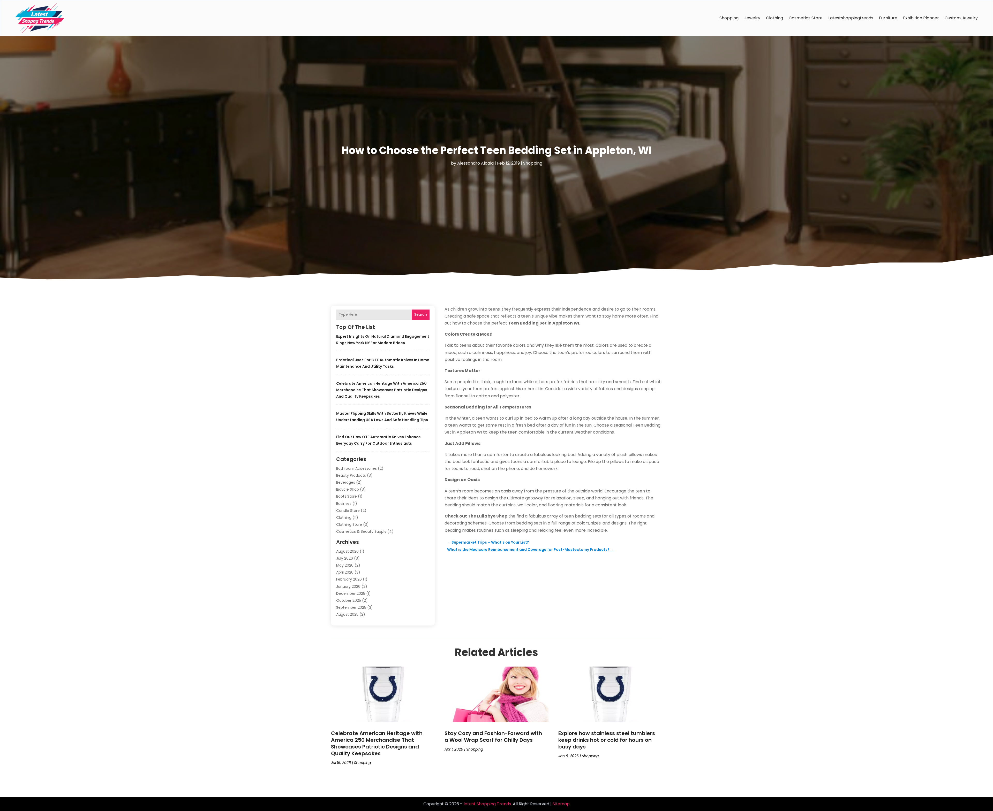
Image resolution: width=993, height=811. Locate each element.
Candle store (348, 510)
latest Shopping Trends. (488, 804)
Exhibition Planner (921, 18)
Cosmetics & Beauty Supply (361, 531)
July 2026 (344, 558)
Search (420, 314)
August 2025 (347, 614)
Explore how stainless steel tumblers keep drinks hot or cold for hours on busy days (606, 740)
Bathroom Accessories (356, 468)
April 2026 (344, 572)
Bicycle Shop (347, 489)
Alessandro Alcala (475, 163)
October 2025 (348, 600)
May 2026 (344, 565)
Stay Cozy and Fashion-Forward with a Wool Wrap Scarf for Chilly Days (493, 737)
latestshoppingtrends (850, 18)
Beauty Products (351, 475)
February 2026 (349, 579)
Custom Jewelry (961, 18)
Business (343, 503)
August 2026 (347, 551)
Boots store (346, 496)
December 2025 (350, 593)
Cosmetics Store (806, 18)
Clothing (774, 18)
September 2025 (351, 607)
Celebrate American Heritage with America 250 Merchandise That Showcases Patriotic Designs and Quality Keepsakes (381, 390)
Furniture (888, 18)
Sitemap (561, 804)
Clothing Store (349, 524)
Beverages (345, 482)
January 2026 (348, 586)
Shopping (729, 18)
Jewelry (752, 18)
